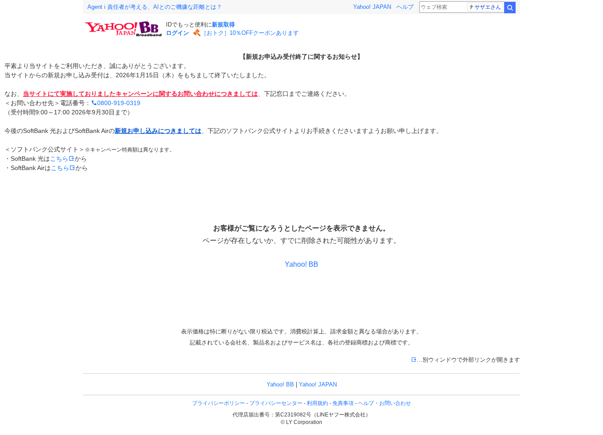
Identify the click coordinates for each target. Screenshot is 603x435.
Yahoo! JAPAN (372, 7)
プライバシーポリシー (218, 403)
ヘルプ (405, 7)
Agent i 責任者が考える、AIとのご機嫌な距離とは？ (154, 7)
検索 (510, 7)
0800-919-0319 (118, 102)
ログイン (177, 33)
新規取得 (223, 24)
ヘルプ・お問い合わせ (384, 403)
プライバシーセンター (275, 403)
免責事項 (343, 403)
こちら (62, 158)
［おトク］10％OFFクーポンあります (250, 33)
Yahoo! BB (301, 264)
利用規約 (317, 403)
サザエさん (488, 7)
